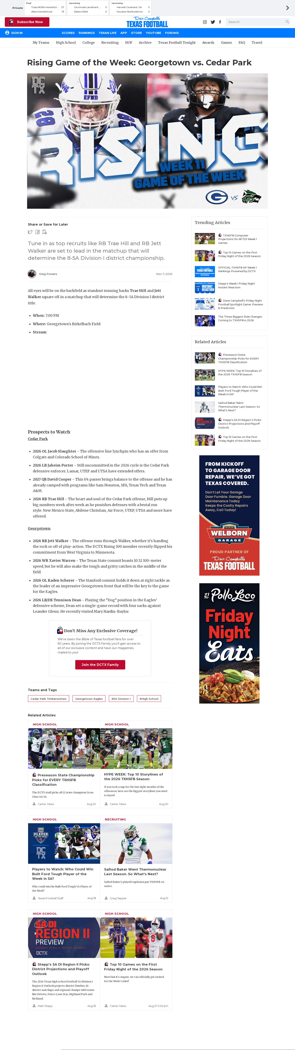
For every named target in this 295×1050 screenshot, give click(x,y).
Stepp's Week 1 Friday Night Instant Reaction (236, 285)
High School (66, 43)
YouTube (153, 33)
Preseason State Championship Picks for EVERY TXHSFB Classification (63, 780)
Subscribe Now (29, 22)
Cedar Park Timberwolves (48, 698)
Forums (172, 33)
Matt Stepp (45, 1005)
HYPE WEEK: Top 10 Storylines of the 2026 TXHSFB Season (239, 372)
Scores (68, 33)
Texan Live (107, 33)
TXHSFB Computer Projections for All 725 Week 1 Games (237, 239)
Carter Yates (46, 804)
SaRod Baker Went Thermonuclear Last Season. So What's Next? (239, 406)
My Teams (41, 43)
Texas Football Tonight (177, 43)
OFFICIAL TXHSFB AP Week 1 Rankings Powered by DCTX (237, 269)
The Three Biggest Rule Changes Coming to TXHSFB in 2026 (240, 318)
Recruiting (110, 43)
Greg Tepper (118, 898)
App (123, 33)
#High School (149, 698)
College (88, 43)
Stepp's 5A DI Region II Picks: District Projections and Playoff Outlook (61, 969)
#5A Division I (121, 698)
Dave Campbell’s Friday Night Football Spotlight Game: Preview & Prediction (240, 304)
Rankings (87, 33)
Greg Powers (48, 273)
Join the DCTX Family (100, 665)
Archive (145, 43)
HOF (128, 43)
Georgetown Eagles (89, 698)
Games (226, 43)
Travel (257, 43)
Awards (208, 43)
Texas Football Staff (50, 898)
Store (136, 33)
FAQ (242, 43)
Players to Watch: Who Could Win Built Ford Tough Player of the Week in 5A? (62, 874)
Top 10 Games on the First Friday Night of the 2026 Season (239, 254)
